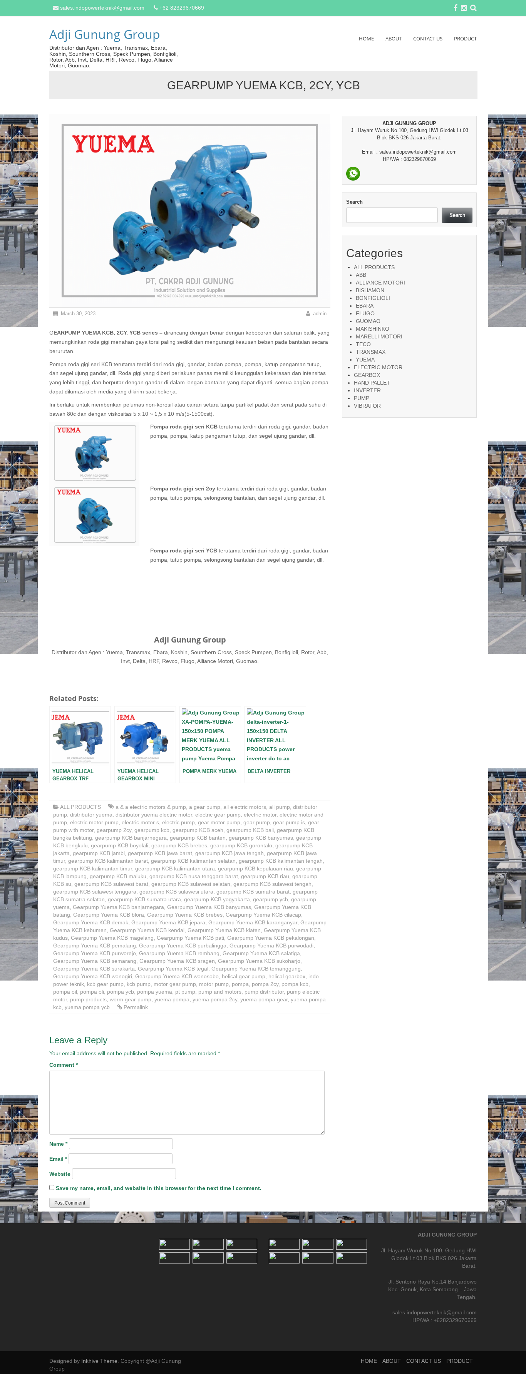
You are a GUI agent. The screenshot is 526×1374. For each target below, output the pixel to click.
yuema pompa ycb (87, 1007)
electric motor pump (94, 822)
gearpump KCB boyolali (119, 845)
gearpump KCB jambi (99, 853)
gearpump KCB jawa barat (160, 853)
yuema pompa (171, 999)
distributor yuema (91, 815)
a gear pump (204, 807)
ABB (361, 275)
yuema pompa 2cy (215, 999)
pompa (240, 984)
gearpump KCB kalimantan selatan (193, 861)
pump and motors (219, 992)
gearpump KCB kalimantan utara (175, 868)
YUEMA (365, 359)
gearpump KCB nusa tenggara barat (193, 876)
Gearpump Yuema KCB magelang (112, 938)
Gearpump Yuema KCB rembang (179, 953)
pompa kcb (294, 984)
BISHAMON (370, 290)
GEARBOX (367, 375)
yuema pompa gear (264, 999)
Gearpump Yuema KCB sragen (177, 961)
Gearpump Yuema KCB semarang (94, 961)
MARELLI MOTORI (379, 336)
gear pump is (289, 822)
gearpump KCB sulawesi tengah (272, 884)
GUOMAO (368, 321)
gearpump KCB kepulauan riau (255, 868)
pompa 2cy (265, 984)
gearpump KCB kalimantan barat (108, 861)
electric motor (260, 815)
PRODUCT (465, 38)
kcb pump (139, 984)
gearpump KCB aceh (198, 830)
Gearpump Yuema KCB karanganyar (252, 922)
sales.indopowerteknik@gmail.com (102, 8)
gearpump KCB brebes (179, 845)
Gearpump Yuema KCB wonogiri (92, 976)
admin (320, 313)
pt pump (185, 992)
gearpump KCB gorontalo (241, 845)
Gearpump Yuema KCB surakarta (94, 969)
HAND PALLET (372, 383)
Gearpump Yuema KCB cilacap (263, 915)
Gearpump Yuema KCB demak (90, 922)
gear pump (256, 822)
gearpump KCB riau (265, 876)
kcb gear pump (105, 984)
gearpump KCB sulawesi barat (111, 884)
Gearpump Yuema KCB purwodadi (271, 945)
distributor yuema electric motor (154, 815)
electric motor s (140, 822)
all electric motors (244, 807)
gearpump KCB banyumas (261, 838)
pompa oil (65, 992)
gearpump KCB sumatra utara (144, 899)
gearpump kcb (151, 830)
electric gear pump (218, 815)
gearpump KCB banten (198, 838)
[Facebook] (455, 8)
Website (59, 1174)
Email (58, 1159)
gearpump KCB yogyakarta (217, 899)
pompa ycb (120, 992)
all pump (279, 807)
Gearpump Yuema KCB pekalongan (270, 938)
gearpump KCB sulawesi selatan (190, 884)
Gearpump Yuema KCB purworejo (94, 953)
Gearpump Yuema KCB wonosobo (177, 976)
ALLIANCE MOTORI (380, 282)
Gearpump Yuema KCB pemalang (94, 945)
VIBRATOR (367, 406)
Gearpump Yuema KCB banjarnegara (118, 907)
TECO (363, 344)
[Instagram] (464, 8)
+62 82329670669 (181, 8)
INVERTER (367, 390)
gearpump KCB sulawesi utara (176, 892)
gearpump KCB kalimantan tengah (281, 861)
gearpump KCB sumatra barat (253, 892)
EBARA (365, 306)
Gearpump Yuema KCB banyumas (209, 907)
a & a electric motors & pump (151, 807)
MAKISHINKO (372, 329)
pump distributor (264, 992)
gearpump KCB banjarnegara (131, 838)
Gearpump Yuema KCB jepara (168, 922)
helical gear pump (243, 976)
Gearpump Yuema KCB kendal (147, 930)
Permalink (136, 1007)
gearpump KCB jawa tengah (229, 853)
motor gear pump (175, 984)
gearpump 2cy (114, 830)
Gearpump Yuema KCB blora (108, 915)
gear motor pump (219, 822)
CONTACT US (427, 38)
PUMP (361, 398)
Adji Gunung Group (104, 34)
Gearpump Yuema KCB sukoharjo (259, 961)
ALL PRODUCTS (80, 807)
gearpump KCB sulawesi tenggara (94, 892)
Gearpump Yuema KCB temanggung (256, 969)
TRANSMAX (370, 352)
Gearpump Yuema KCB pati (190, 938)
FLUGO (365, 313)
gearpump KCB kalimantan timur (92, 868)
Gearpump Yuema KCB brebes (185, 915)
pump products (88, 999)
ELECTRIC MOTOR (378, 367)
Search (354, 202)
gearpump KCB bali (250, 830)
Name (58, 1144)
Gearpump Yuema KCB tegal (173, 969)
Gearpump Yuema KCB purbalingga (182, 945)
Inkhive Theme (99, 1361)
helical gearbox (286, 976)
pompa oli (92, 992)
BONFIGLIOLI (373, 298)
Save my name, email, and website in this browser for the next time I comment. (158, 1188)
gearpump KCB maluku (118, 876)
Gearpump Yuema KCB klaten (224, 930)
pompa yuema (154, 992)
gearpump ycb (270, 899)
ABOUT (393, 38)
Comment (63, 1065)
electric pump (178, 822)
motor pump (214, 984)
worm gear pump (130, 999)
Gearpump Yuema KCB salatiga (261, 953)
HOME (366, 38)
